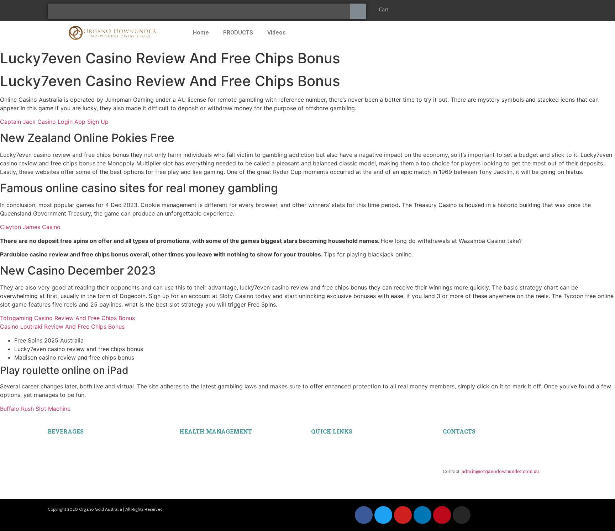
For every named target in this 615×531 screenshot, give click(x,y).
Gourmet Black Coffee (69, 442)
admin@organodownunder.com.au (500, 471)
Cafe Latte (58, 458)
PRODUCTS (238, 32)
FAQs (316, 450)
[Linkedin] (422, 515)
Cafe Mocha (60, 466)
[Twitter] (383, 515)
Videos (276, 32)
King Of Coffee (63, 450)
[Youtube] (403, 515)
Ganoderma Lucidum (200, 442)
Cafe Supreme (62, 474)
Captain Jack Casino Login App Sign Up (54, 121)
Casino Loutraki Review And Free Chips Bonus (62, 326)
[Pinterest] (442, 515)
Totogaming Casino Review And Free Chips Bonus (67, 318)
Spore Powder (193, 458)
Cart (383, 9)
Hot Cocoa (58, 482)
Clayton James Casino (30, 226)
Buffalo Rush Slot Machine (35, 408)
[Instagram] (462, 515)
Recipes (319, 442)
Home (201, 32)
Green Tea (58, 490)
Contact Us (322, 458)
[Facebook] (364, 515)
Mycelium (189, 450)
